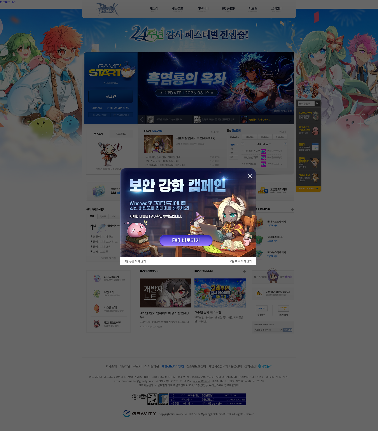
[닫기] (250, 175)
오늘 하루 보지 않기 (240, 261)
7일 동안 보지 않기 (135, 261)
